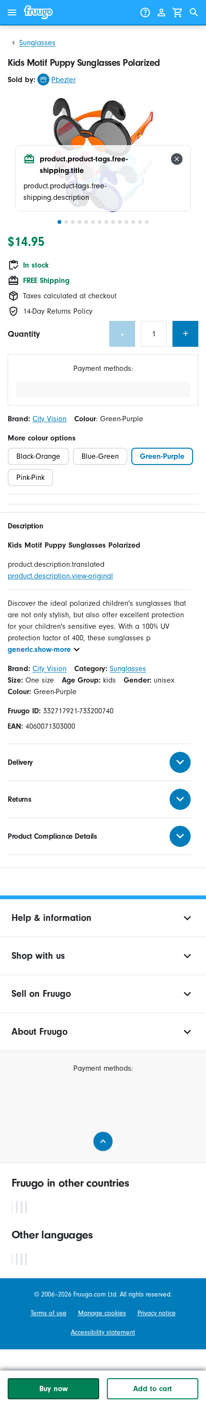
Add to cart (152, 1388)
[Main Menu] (12, 12)
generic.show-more (39, 649)
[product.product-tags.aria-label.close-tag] (177, 159)
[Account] (161, 12)
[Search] (194, 12)
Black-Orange (38, 456)
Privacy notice (156, 1313)
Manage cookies (102, 1313)
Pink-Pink (30, 477)
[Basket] (178, 12)
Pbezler (63, 79)
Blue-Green (100, 456)
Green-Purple (162, 456)
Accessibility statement (103, 1332)
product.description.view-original (60, 576)
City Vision (50, 419)
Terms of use (49, 1313)
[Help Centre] (145, 12)
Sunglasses (37, 42)
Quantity (24, 334)
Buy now (53, 1388)
